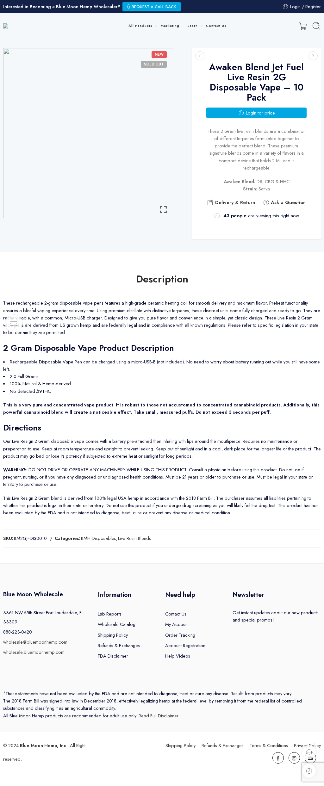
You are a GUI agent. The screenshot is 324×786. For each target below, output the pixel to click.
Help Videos (177, 656)
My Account (177, 624)
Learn (193, 25)
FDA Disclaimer (113, 656)
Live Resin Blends (134, 538)
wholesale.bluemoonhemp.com (34, 652)
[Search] (316, 26)
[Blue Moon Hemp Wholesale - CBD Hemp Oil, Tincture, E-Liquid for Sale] (34, 26)
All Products (140, 25)
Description (162, 279)
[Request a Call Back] (309, 752)
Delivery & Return (234, 202)
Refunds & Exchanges (119, 645)
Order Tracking (180, 635)
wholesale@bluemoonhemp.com (35, 642)
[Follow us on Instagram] (294, 758)
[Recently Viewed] (309, 771)
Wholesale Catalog (116, 624)
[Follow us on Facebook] (278, 758)
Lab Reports (110, 613)
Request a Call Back (153, 7)
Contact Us (216, 25)
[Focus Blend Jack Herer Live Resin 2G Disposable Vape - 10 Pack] (199, 55)
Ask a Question (287, 202)
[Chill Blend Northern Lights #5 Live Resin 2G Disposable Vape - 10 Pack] (313, 55)
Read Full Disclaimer (158, 715)
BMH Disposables (98, 538)
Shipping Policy (113, 635)
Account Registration (185, 645)
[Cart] (302, 26)
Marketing (170, 25)
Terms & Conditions (269, 745)
